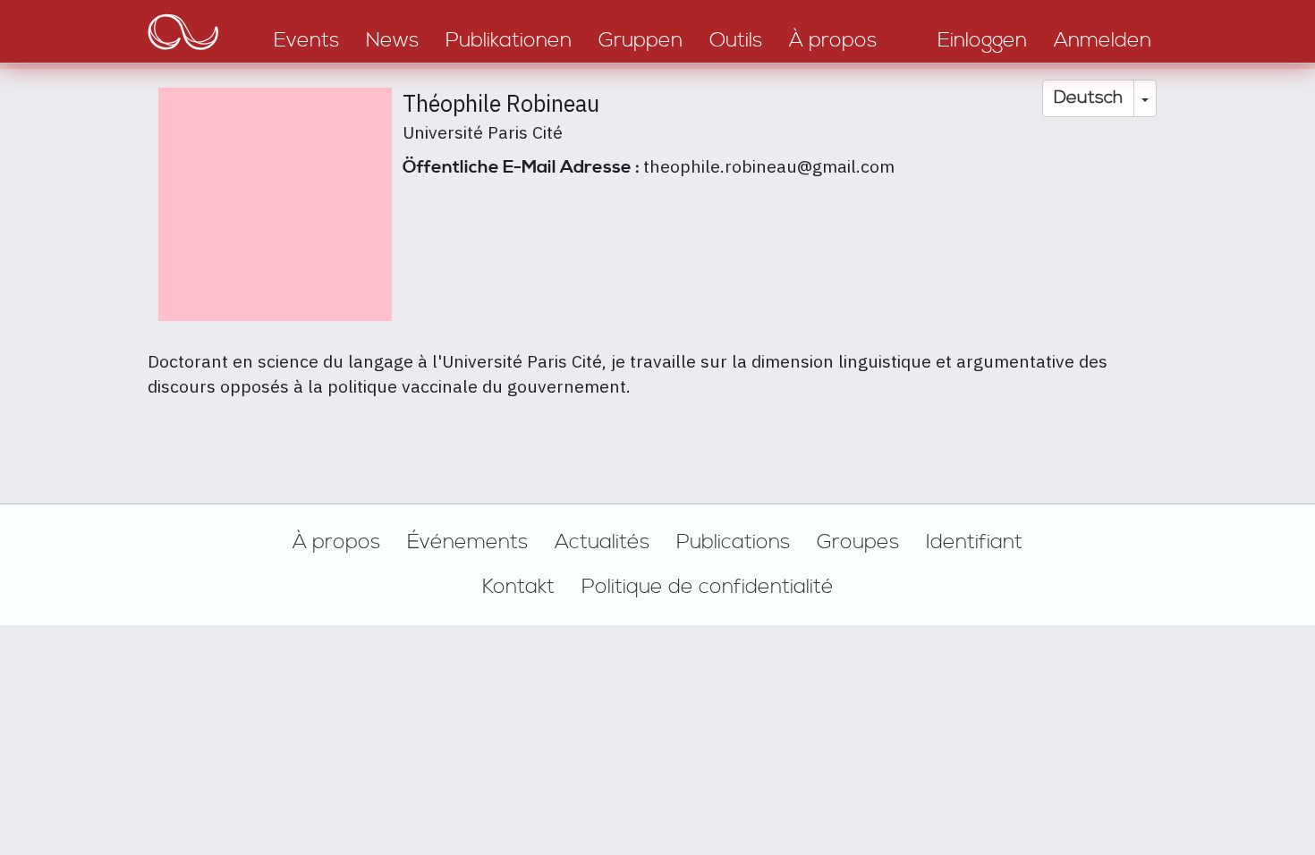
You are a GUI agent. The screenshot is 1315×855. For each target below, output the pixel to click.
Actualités (602, 542)
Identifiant (974, 542)
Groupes (858, 542)
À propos (336, 542)
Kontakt (518, 586)
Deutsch (1088, 98)
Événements (467, 542)
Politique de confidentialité (707, 586)
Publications (733, 542)
